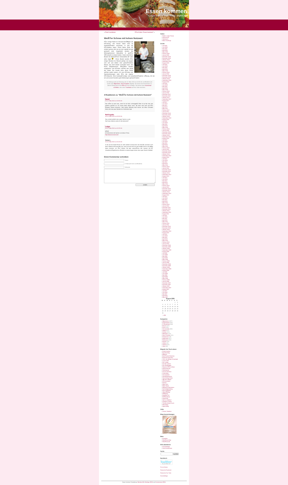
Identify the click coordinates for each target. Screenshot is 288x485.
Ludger (107, 126)
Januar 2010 (165, 243)
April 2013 (165, 182)
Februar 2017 (166, 110)
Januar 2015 (165, 149)
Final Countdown (110, 32)
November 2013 (166, 171)
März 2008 (165, 278)
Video (163, 346)
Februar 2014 (166, 166)
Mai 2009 (164, 256)
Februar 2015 (166, 147)
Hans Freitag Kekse (167, 378)
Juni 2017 (165, 103)
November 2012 (166, 190)
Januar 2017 (165, 111)
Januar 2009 (165, 262)
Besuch (164, 325)
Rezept (164, 341)
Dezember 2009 (166, 245)
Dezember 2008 (166, 264)
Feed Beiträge (166, 446)
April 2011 (165, 220)
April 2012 (165, 201)
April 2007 (165, 295)
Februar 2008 (166, 279)
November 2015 (166, 133)
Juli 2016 (164, 121)
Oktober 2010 (166, 229)
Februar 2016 (166, 129)
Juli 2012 (164, 196)
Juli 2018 (164, 83)
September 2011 (166, 212)
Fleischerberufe (166, 368)
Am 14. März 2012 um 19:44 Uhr (113, 100)
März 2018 (165, 89)
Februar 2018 (166, 91)
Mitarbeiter (165, 333)
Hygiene (164, 330)
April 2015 (165, 144)
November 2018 (166, 77)
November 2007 (166, 284)
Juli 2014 (164, 158)
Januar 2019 (165, 74)
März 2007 (165, 297)
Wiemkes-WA (140, 482)
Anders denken (166, 351)
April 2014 (165, 163)
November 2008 (166, 265)
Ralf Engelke (109, 115)
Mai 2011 (164, 218)
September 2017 (166, 99)
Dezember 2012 (166, 188)
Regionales (165, 338)
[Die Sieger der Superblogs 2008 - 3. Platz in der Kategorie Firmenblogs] (169, 433)
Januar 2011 (165, 224)
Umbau (164, 343)
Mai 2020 (164, 48)
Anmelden (165, 438)
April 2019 (165, 69)
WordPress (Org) (166, 440)
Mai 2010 (164, 237)
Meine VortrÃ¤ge (166, 40)
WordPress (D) (166, 441)
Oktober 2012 (166, 191)
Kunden (164, 332)
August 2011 (165, 213)
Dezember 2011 (166, 207)
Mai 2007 (164, 294)
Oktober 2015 (166, 135)
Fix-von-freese (164, 467)
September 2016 (166, 118)
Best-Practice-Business (168, 356)
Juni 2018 (165, 85)
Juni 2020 (165, 47)
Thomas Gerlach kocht (168, 403)
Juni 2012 (165, 198)
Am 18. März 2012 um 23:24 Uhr (113, 141)
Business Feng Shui (167, 357)
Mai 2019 (164, 67)
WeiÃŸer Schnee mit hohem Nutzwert (123, 38)
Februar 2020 (166, 53)
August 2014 (165, 157)
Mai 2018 (164, 86)
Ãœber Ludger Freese (168, 35)
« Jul (164, 315)
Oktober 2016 (166, 116)
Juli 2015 (164, 140)
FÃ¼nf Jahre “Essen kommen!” (144, 32)
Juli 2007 (164, 290)
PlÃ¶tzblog (165, 393)
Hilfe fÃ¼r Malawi (166, 379)
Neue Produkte (125, 83)
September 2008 (166, 268)
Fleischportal (165, 370)
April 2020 (165, 50)
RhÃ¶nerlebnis (166, 396)
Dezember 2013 (166, 169)
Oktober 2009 (166, 248)
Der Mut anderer (166, 363)
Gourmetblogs (164, 475)
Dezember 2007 (166, 283)
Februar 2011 (165, 223)
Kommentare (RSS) (161, 482)
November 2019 (166, 58)
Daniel (107, 99)
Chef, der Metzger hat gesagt (170, 359)
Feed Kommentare (167, 448)
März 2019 (165, 70)
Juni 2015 (165, 141)
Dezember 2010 (166, 226)
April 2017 (165, 107)
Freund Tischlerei (166, 371)
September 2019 (166, 61)
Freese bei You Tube (165, 473)
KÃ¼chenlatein (166, 381)
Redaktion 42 (165, 395)
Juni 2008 (165, 273)
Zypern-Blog (165, 406)
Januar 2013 (165, 187)
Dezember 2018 (166, 75)
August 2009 (165, 251)
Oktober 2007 (166, 286)
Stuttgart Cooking (167, 401)
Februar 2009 (166, 261)
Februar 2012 (166, 204)
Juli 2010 (164, 234)
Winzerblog (165, 404)
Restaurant (165, 340)
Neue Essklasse (166, 390)
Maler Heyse (165, 385)
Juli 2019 (164, 64)
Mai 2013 (164, 180)
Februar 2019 (166, 72)
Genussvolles (165, 329)
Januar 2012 (165, 206)
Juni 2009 (165, 254)
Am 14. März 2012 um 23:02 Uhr (113, 116)
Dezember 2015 (166, 132)
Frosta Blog (165, 373)
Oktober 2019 (166, 59)
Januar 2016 (165, 130)
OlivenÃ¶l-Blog (166, 392)
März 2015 (165, 146)
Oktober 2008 (166, 267)
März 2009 (165, 259)
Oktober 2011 (166, 210)
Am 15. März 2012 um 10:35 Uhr (113, 128)
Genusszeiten (166, 374)
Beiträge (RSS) (149, 482)
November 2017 (166, 96)
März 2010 (165, 240)
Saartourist (165, 398)
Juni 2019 (165, 66)
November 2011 (166, 209)
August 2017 (165, 100)
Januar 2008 (165, 281)
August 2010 (165, 232)
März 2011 (165, 221)
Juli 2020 (164, 45)
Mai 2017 (164, 105)
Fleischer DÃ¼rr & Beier (168, 367)
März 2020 (165, 52)
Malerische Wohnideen (168, 387)
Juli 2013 (164, 177)
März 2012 (165, 202)
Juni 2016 (165, 122)
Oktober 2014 (166, 154)
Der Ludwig (165, 362)
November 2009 (166, 246)
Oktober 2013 (166, 173)
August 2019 (165, 63)
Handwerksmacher (167, 376)
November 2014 (166, 152)
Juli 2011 (164, 215)
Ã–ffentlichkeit (166, 324)
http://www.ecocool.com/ (111, 134)
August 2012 (165, 195)
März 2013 (165, 184)
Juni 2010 (165, 235)
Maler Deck (165, 384)
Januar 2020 (165, 55)
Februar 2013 (166, 185)
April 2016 (165, 125)
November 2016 (166, 114)
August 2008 (165, 270)
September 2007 (166, 287)
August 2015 (165, 138)
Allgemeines (117, 83)
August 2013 (165, 176)
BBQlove (164, 354)
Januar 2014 (165, 168)
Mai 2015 (164, 143)
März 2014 (165, 165)
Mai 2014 (164, 162)
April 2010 (165, 239)
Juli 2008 (164, 272)
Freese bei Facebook (165, 470)
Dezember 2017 (166, 94)
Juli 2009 (164, 253)
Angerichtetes (166, 322)
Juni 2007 (165, 292)
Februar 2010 (166, 242)
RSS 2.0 (124, 85)
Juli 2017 (164, 102)
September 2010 (166, 231)
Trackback (129, 87)
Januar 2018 (165, 92)
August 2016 (165, 119)
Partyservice (165, 336)
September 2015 (166, 136)
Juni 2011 (165, 217)
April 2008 (165, 276)
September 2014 (166, 155)
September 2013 (166, 174)
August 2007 (165, 289)
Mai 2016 (164, 124)
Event (163, 327)
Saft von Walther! (166, 400)
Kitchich (164, 382)
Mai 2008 (164, 275)
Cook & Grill (165, 360)
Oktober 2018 (166, 78)
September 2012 (166, 193)
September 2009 (166, 250)
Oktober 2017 (166, 97)
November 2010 (166, 228)
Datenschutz (165, 37)
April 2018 (165, 88)
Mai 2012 (164, 199)
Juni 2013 (165, 179)
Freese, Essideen (167, 411)
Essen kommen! (167, 11)
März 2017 (165, 108)
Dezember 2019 (166, 56)
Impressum (165, 39)
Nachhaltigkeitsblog (167, 389)
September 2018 (166, 80)
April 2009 (165, 257)
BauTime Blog (166, 352)
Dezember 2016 (166, 113)
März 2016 (165, 127)
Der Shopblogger (166, 365)
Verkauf (164, 344)
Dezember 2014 (166, 151)
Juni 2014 (165, 160)
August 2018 (165, 81)
